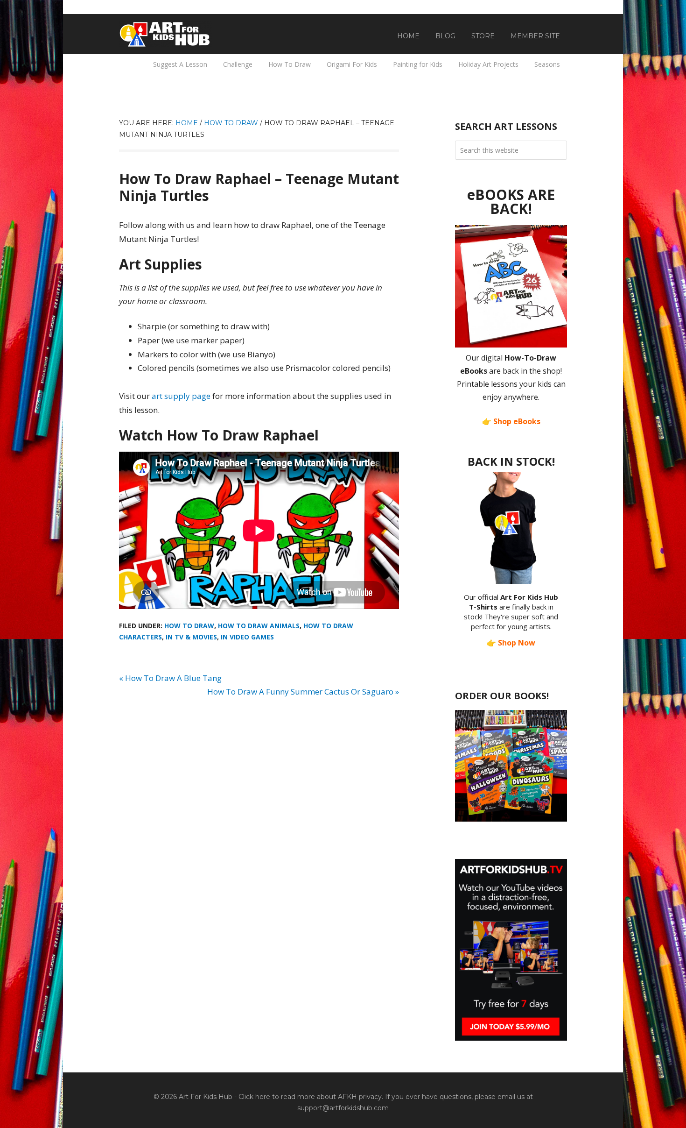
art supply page (181, 395)
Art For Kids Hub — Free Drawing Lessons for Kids (165, 34)
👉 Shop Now (511, 643)
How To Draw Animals (259, 625)
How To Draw (189, 625)
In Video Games (247, 636)
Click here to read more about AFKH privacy (310, 1097)
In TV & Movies (191, 636)
